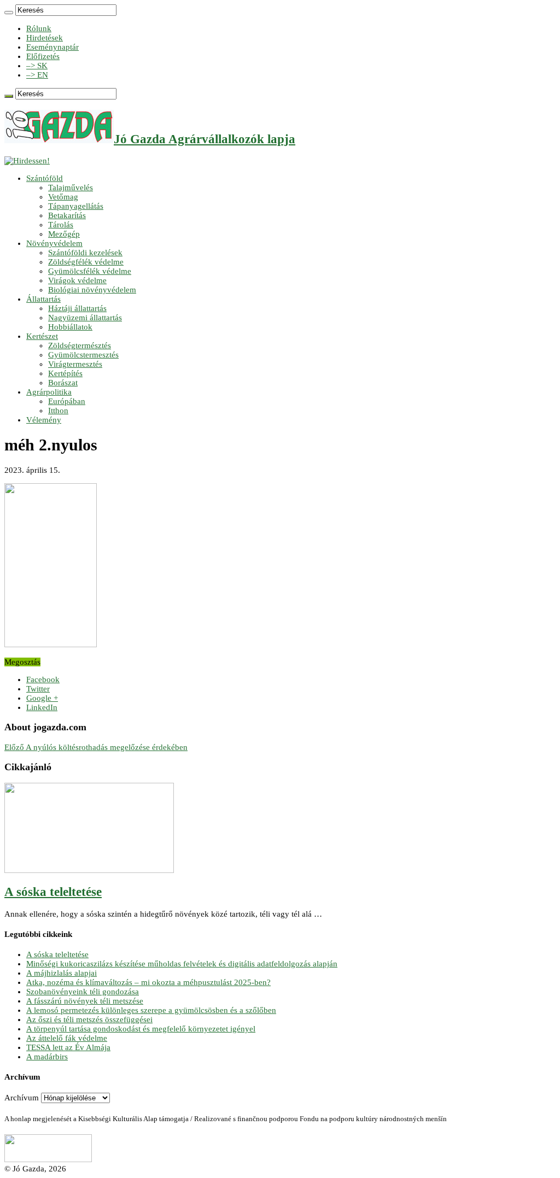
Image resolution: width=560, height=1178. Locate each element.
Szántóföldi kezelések (85, 252)
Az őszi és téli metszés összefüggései (89, 1019)
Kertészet (42, 336)
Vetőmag (63, 196)
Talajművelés (70, 187)
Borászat (63, 382)
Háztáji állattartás (77, 308)
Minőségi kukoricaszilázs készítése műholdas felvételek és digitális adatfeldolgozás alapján (181, 963)
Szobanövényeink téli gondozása (82, 991)
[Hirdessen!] (27, 160)
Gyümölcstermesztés (83, 354)
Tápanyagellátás (75, 206)
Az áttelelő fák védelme (66, 1038)
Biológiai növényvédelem (92, 289)
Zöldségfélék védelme (86, 261)
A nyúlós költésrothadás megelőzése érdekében (96, 747)
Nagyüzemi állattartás (85, 317)
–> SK (37, 65)
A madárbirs (47, 1056)
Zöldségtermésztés (79, 345)
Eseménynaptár (52, 47)
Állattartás (43, 299)
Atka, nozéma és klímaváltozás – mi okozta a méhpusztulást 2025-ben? (148, 982)
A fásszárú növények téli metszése (84, 1001)
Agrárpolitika (49, 392)
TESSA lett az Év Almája (68, 1047)
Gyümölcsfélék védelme (89, 271)
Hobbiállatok (70, 327)
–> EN (37, 75)
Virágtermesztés (75, 364)
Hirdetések (44, 37)
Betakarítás (67, 215)
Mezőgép (64, 234)
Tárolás (60, 224)
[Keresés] (8, 12)
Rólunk (38, 28)
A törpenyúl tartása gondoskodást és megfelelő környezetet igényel (140, 1028)
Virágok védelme (77, 280)
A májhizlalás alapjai (61, 973)
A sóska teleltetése (53, 892)
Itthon (58, 410)
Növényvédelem (54, 243)
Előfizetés (43, 56)
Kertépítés (65, 373)
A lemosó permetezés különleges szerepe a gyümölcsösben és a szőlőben (151, 1010)
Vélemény (43, 419)
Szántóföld (44, 178)
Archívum (21, 1097)
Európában (66, 401)
